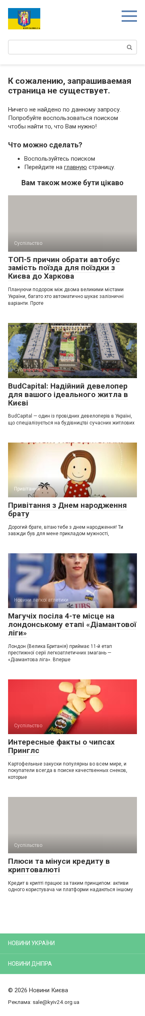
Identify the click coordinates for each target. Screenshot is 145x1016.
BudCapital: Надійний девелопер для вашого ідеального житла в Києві (68, 394)
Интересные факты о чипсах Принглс (61, 746)
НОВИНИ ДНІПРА (30, 963)
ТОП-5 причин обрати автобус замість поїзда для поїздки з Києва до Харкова (64, 268)
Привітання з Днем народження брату (67, 509)
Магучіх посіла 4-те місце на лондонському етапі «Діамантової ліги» (72, 624)
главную (75, 167)
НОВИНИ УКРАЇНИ (31, 943)
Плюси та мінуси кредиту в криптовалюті (59, 865)
